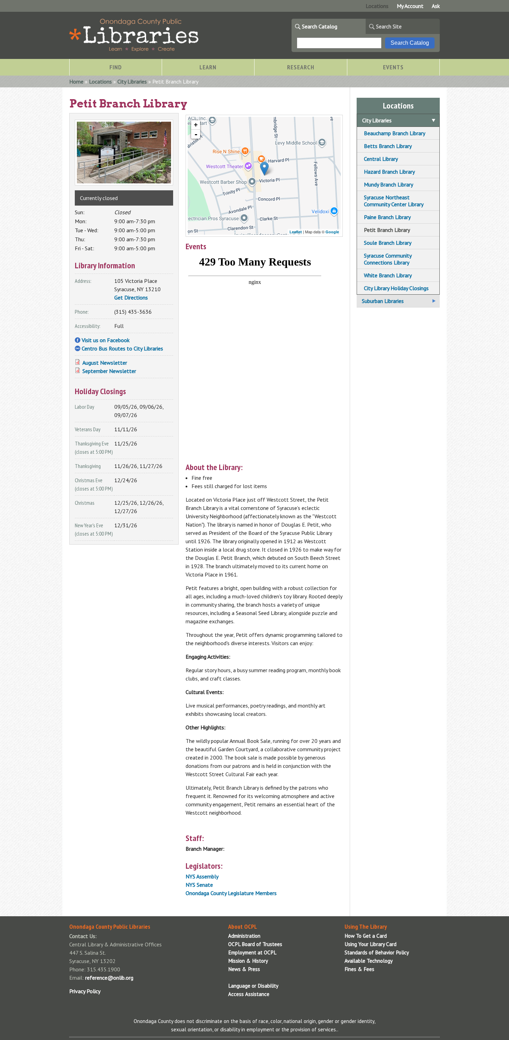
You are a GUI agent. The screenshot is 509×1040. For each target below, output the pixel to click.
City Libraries (132, 81)
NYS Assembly (202, 876)
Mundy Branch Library (388, 184)
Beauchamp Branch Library (394, 133)
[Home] (133, 49)
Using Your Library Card (370, 944)
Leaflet (295, 231)
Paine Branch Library (387, 217)
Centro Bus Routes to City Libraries (122, 348)
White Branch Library (388, 275)
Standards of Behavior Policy (377, 952)
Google (332, 231)
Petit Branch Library (387, 229)
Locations (377, 5)
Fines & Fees (359, 969)
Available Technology (369, 960)
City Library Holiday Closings (396, 288)
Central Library (381, 158)
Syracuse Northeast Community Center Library (393, 201)
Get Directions (131, 297)
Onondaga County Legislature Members (231, 893)
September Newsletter (109, 370)
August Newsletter (104, 362)
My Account (410, 5)
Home (76, 81)
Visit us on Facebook (106, 340)
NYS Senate (199, 884)
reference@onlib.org (109, 977)
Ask (436, 5)
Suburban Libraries (383, 300)
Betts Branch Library (388, 145)
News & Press (244, 969)
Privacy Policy (84, 991)
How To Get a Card (366, 936)
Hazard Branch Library (389, 171)
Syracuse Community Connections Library (387, 259)
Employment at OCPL (252, 952)
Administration (244, 936)
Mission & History (248, 960)
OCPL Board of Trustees (255, 944)
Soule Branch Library (387, 242)
